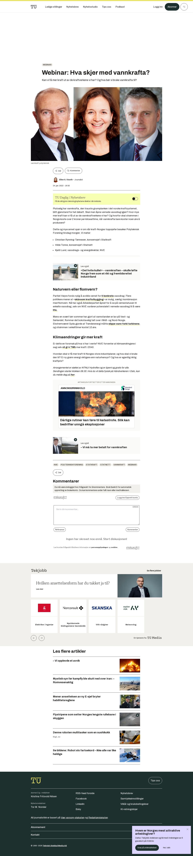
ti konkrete (107, 296)
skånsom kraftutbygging (89, 299)
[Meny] (184, 6)
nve (56, 465)
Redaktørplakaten (98, 817)
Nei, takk (166, 848)
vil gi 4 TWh (69, 347)
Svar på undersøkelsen (147, 848)
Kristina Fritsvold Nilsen (44, 796)
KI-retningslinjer (129, 809)
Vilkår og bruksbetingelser (134, 804)
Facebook (81, 798)
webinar (47, 65)
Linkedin (80, 804)
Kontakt (35, 834)
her (72, 374)
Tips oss (155, 780)
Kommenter (75, 171)
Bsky (78, 809)
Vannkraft (119, 465)
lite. (55, 310)
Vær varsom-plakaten (72, 817)
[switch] (135, 198)
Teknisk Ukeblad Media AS (55, 846)
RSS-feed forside (85, 793)
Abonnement (38, 827)
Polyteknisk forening (72, 465)
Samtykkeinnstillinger (132, 798)
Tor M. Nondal (38, 807)
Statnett (105, 465)
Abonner (172, 6)
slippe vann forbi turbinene (123, 323)
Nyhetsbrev (127, 793)
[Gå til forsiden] (34, 7)
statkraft (91, 465)
